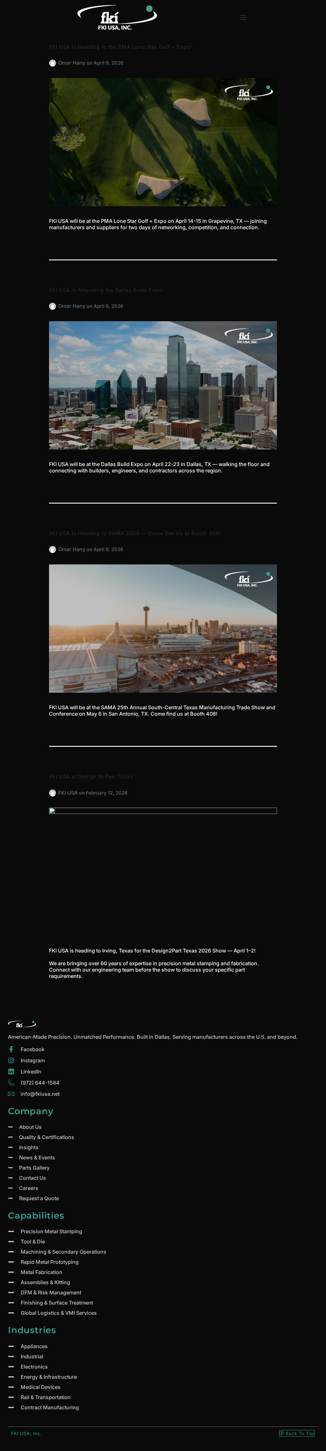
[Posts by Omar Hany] (53, 63)
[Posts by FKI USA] (53, 792)
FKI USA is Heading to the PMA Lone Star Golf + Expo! (120, 47)
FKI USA (68, 792)
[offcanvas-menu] (243, 17)
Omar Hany (72, 63)
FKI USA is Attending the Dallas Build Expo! (106, 290)
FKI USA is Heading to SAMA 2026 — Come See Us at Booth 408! (135, 533)
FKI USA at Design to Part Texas (91, 776)
